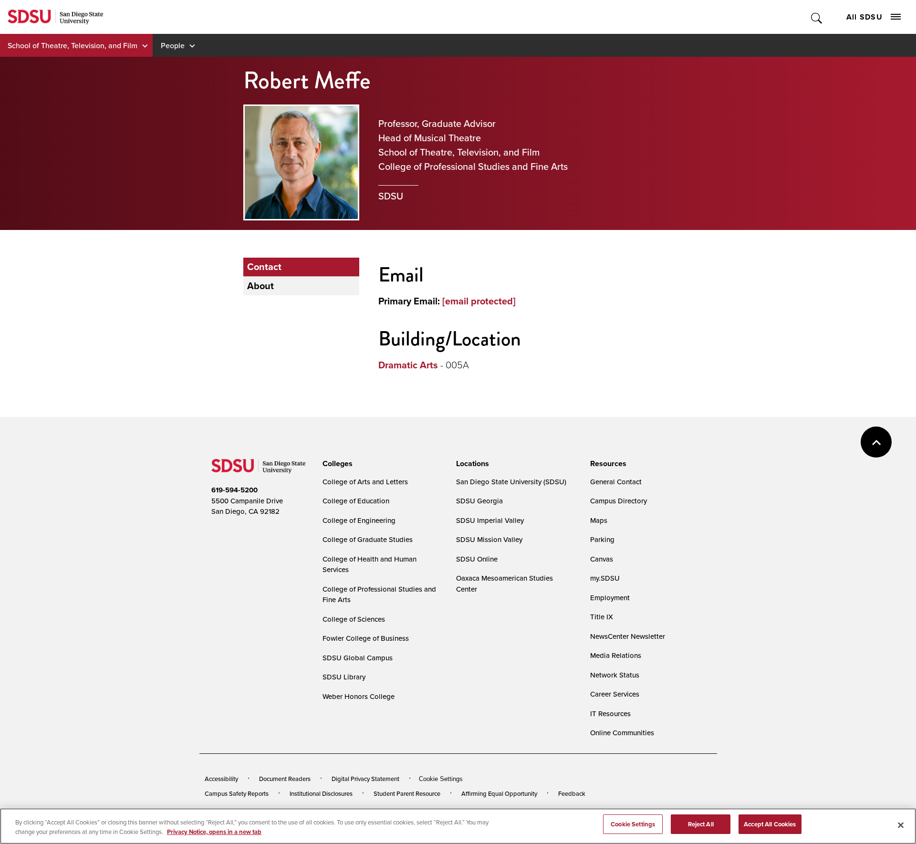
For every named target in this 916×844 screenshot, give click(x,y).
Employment (610, 598)
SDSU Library (344, 677)
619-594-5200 (234, 490)
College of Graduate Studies (368, 539)
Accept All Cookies (770, 824)
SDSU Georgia (479, 501)
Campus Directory (618, 501)
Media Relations (615, 655)
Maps (598, 520)
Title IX (601, 617)
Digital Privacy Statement (365, 778)
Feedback (571, 793)
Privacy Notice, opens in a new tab (214, 831)
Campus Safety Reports (237, 793)
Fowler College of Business (366, 638)
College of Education (356, 501)
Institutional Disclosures (321, 793)
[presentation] (336, 463)
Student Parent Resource (407, 793)
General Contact (616, 482)
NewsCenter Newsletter (627, 636)
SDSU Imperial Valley (490, 520)
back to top (876, 442)
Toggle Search (817, 17)
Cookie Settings (441, 778)
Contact (264, 267)
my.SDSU (605, 578)
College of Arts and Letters (365, 482)
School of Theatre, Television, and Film (72, 45)
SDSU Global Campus (358, 658)
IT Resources (610, 714)
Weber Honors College (359, 696)
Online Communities (622, 733)
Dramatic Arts (408, 365)
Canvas (601, 559)
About (260, 286)
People (173, 45)
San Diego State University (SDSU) (511, 482)
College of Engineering (359, 520)
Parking (602, 539)
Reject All (701, 824)
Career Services (614, 694)
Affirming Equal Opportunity (499, 793)
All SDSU (864, 16)
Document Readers (285, 778)
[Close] (900, 824)
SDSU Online (477, 559)
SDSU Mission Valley (489, 539)
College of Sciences (354, 619)
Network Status (614, 675)
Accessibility (221, 778)
